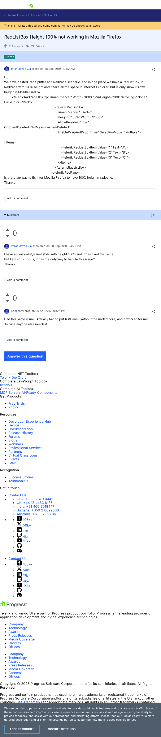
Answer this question (25, 356)
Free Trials (16, 403)
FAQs (12, 463)
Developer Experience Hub (29, 421)
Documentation (20, 429)
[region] (80, 720)
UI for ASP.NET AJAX (43, 15)
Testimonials (18, 481)
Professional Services (25, 448)
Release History (20, 433)
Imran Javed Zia (20, 68)
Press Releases (20, 635)
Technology (17, 628)
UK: (35, 503)
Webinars (15, 444)
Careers (14, 643)
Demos (13, 425)
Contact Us (17, 495)
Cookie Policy (131, 716)
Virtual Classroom (22, 455)
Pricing (13, 407)
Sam (14, 310)
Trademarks (32, 702)
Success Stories (21, 477)
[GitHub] (19, 547)
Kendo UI (7, 385)
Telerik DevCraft (13, 377)
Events (13, 459)
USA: (35, 499)
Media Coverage (21, 639)
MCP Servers (10, 392)
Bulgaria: (38, 510)
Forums (14, 436)
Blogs (12, 440)
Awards (14, 632)
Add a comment (17, 198)
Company (16, 624)
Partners (15, 451)
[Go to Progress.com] (13, 606)
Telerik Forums (17, 15)
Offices (14, 647)
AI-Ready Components (39, 392)
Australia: (38, 514)
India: (35, 506)
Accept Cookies (22, 729)
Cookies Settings (62, 729)
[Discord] (19, 551)
